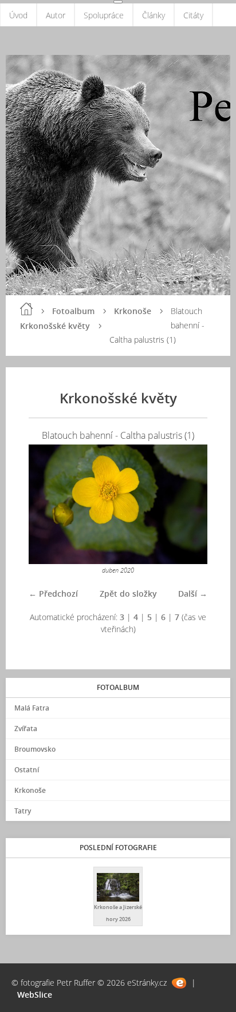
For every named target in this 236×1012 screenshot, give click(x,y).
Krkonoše (132, 310)
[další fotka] (189, 504)
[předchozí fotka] (47, 504)
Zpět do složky (128, 593)
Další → (192, 593)
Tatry (22, 811)
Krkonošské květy (55, 325)
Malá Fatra (31, 708)
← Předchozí (53, 593)
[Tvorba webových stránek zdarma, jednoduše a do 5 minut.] (179, 983)
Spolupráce (104, 15)
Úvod (18, 15)
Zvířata (25, 728)
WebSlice (34, 994)
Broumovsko (35, 749)
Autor (55, 15)
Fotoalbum (73, 310)
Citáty (193, 15)
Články (153, 15)
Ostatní (26, 770)
